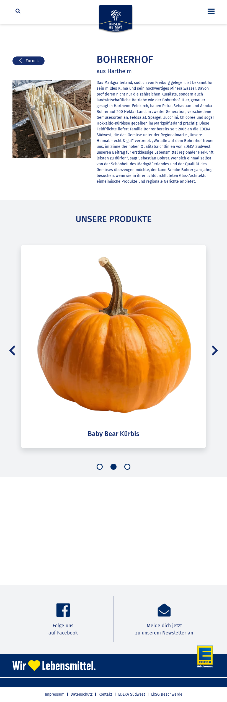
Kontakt (105, 694)
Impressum (55, 694)
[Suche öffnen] (18, 11)
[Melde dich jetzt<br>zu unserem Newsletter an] (164, 610)
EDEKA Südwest (131, 694)
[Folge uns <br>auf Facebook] (63, 610)
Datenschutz (81, 694)
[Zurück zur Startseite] (115, 21)
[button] (12, 350)
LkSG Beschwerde (166, 694)
